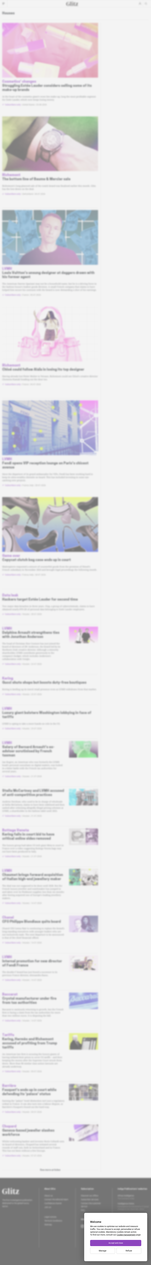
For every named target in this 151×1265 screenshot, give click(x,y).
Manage (102, 1251)
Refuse (129, 1251)
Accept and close (116, 1243)
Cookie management (126, 1235)
